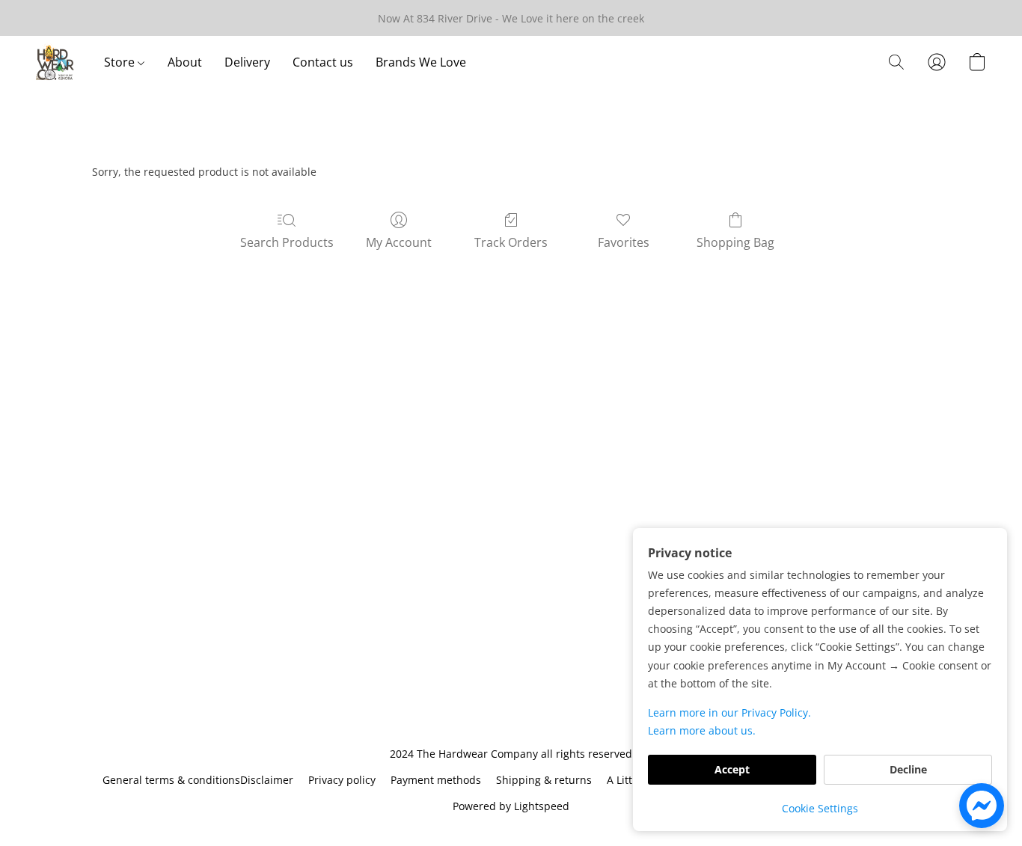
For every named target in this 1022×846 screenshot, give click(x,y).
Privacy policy (342, 780)
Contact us (323, 62)
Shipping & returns (544, 780)
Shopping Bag (735, 242)
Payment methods (436, 780)
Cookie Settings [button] (820, 808)
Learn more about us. (702, 730)
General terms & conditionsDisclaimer (197, 780)
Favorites (623, 242)
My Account (399, 242)
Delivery (247, 62)
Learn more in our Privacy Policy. (729, 712)
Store (121, 62)
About (185, 62)
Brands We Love (421, 62)
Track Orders (511, 242)
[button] (55, 62)
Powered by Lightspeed (511, 806)
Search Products (287, 242)
